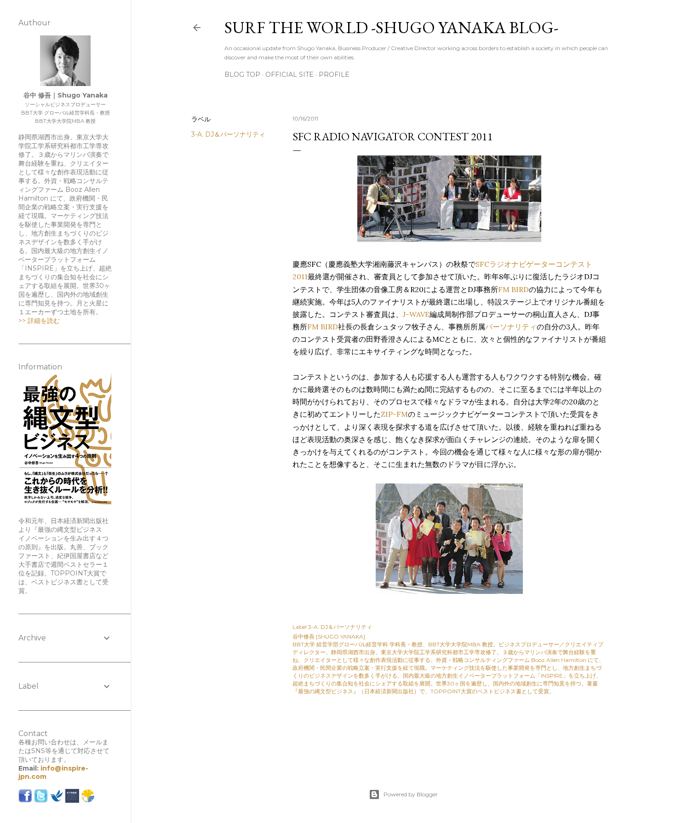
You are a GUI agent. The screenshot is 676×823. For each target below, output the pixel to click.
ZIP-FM (394, 414)
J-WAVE (416, 314)
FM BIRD (513, 289)
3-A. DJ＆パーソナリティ (228, 134)
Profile (334, 74)
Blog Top (242, 74)
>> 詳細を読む (39, 321)
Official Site (289, 74)
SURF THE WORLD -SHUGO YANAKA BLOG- (391, 27)
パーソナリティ (511, 326)
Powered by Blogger (411, 794)
